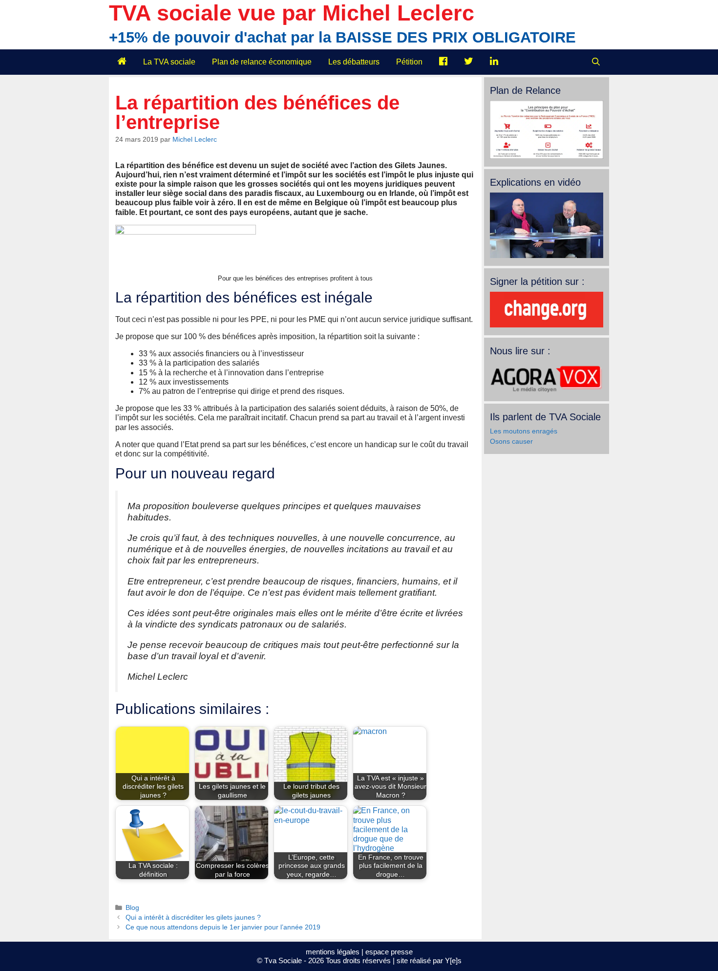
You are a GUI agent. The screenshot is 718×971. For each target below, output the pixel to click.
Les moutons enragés (523, 431)
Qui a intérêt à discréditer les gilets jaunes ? (193, 917)
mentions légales (332, 952)
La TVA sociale (169, 62)
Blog (132, 907)
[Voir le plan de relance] (546, 156)
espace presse (389, 952)
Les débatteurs (354, 62)
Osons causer (511, 441)
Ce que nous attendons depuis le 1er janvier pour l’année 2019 (223, 927)
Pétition (409, 62)
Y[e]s (453, 960)
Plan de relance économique (262, 62)
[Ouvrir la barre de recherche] (595, 62)
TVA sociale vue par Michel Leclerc (291, 12)
